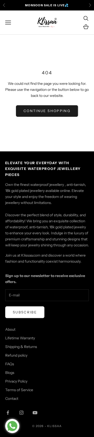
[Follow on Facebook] (7, 412)
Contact (11, 398)
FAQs (9, 364)
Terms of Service (19, 390)
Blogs (9, 372)
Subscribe (25, 312)
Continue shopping (47, 111)
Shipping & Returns (21, 346)
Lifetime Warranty (20, 338)
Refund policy (16, 355)
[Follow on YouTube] (35, 412)
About (10, 329)
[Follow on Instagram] (21, 412)
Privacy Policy (16, 381)
